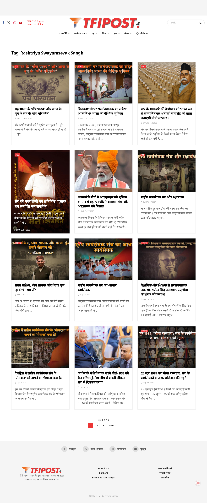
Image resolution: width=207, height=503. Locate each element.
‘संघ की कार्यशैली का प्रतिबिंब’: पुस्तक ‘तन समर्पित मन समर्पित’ (40, 204)
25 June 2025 (148, 382)
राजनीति (63, 33)
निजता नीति (164, 472)
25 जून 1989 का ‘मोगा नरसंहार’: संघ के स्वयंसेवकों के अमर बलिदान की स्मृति (165, 375)
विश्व (104, 33)
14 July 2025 (147, 299)
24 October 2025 (24, 118)
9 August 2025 (149, 202)
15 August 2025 (86, 211)
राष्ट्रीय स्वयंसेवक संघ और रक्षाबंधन (162, 197)
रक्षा (93, 33)
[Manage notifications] (197, 483)
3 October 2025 (86, 118)
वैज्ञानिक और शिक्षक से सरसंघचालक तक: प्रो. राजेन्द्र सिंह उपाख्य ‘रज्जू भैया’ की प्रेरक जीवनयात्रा (165, 290)
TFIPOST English (35, 21)
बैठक (126, 33)
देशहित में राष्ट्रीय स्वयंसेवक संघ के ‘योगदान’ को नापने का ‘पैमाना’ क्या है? (38, 375)
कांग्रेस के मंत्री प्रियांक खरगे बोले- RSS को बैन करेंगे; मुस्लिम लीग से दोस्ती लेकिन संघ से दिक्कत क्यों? (103, 377)
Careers (103, 472)
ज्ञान (115, 33)
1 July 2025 (21, 382)
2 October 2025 (149, 123)
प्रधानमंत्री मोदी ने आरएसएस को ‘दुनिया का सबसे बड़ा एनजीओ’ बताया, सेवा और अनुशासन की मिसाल (103, 201)
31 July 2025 (84, 294)
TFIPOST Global (35, 24)
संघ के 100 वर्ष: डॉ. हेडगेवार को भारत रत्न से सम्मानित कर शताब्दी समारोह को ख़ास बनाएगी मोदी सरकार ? (166, 113)
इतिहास (18, 243)
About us (103, 468)
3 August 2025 (23, 294)
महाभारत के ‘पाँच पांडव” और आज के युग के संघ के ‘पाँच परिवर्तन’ (38, 111)
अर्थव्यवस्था (79, 33)
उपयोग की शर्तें (165, 468)
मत (16, 66)
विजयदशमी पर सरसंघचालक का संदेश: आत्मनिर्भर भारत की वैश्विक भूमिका (102, 111)
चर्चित (80, 66)
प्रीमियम (144, 33)
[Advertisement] (103, 7)
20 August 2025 (22, 230)
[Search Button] (201, 23)
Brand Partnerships (103, 477)
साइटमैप (165, 477)
